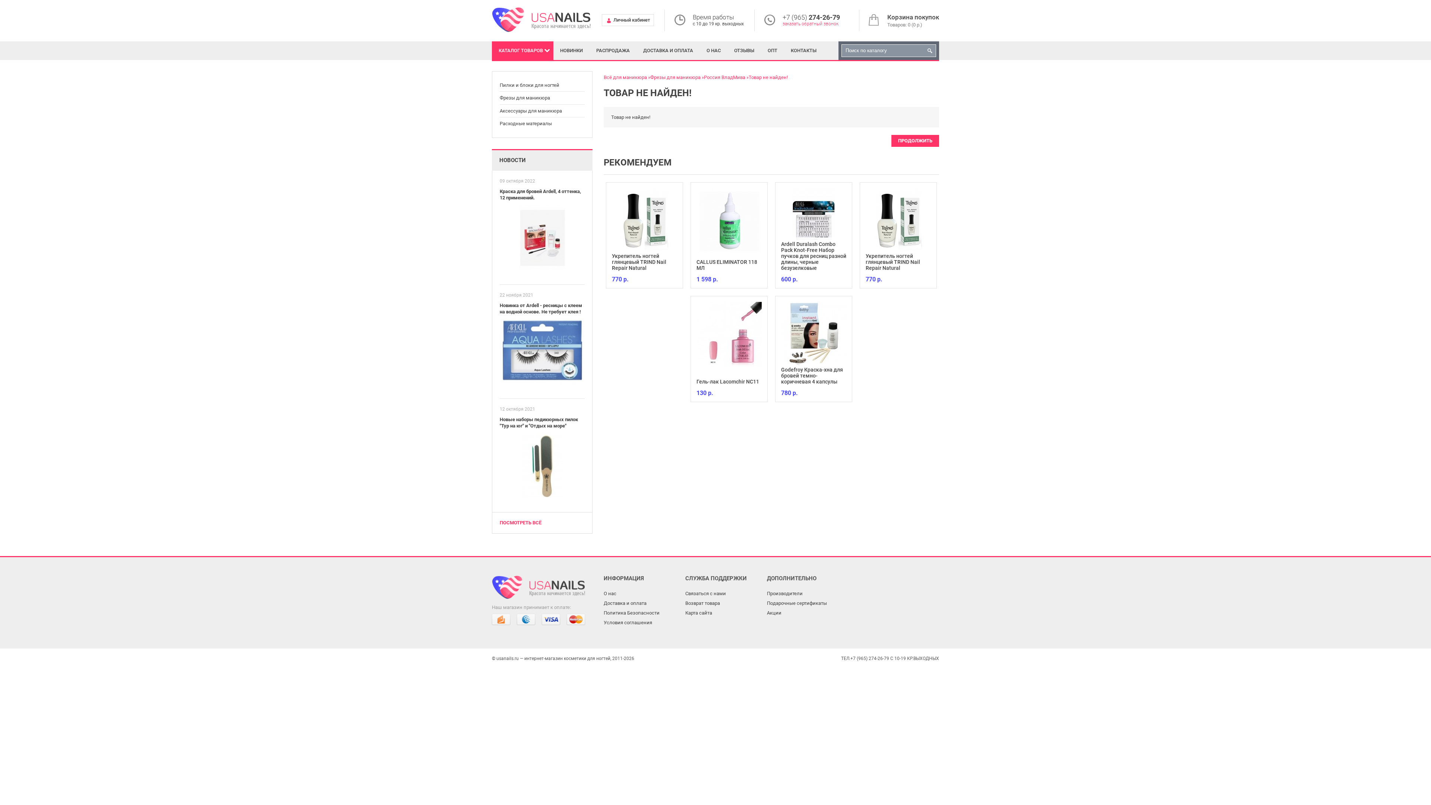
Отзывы (744, 50)
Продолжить (915, 140)
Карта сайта (698, 613)
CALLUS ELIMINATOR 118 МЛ (726, 265)
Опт (772, 50)
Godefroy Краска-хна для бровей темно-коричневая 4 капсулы (812, 376)
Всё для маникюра (625, 77)
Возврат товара (702, 603)
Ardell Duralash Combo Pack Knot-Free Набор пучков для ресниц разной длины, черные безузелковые (813, 256)
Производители (785, 593)
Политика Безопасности (632, 613)
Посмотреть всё (520, 522)
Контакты (803, 50)
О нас (714, 50)
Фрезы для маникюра (525, 98)
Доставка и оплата (668, 50)
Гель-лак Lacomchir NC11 (727, 382)
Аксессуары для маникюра (531, 111)
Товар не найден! (768, 77)
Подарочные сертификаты (797, 603)
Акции (774, 613)
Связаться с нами (705, 593)
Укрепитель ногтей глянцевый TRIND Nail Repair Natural (639, 262)
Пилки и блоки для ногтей (529, 85)
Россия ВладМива (724, 77)
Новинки (571, 50)
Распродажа (613, 50)
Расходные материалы (526, 123)
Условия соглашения (628, 622)
